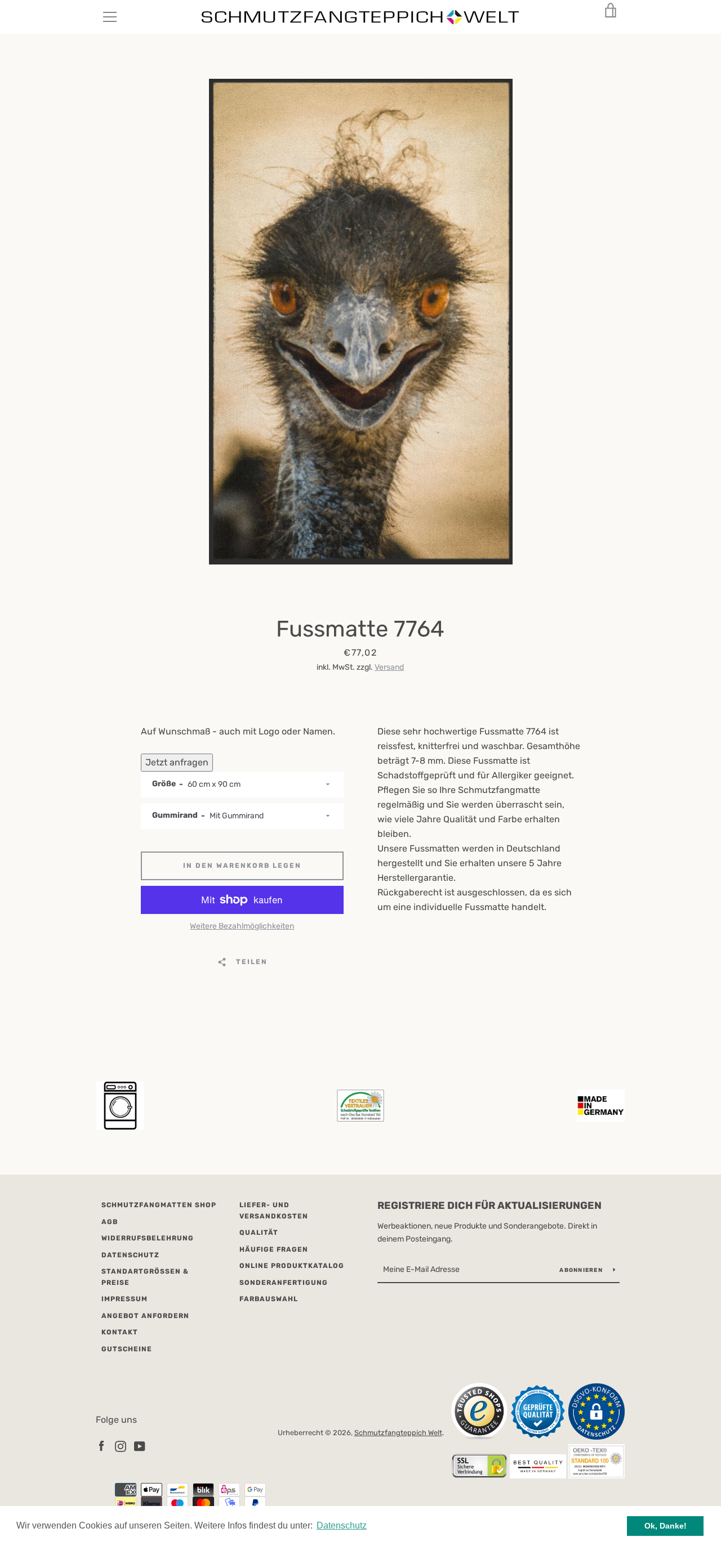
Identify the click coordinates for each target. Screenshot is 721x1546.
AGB (109, 1222)
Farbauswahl (268, 1299)
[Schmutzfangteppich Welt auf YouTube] (139, 1445)
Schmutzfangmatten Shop (158, 1205)
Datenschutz (130, 1255)
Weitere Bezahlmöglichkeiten (242, 926)
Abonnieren (581, 1270)
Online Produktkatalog (291, 1266)
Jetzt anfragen (176, 762)
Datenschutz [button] (342, 1525)
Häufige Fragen (273, 1249)
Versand (389, 667)
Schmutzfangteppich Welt (398, 1432)
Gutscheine (126, 1349)
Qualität (258, 1232)
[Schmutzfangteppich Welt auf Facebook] (101, 1445)
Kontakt (119, 1332)
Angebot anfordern (145, 1316)
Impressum (124, 1299)
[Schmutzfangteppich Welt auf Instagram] (120, 1445)
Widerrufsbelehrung (147, 1238)
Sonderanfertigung (283, 1283)
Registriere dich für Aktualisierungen (489, 1205)
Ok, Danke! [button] (665, 1525)
